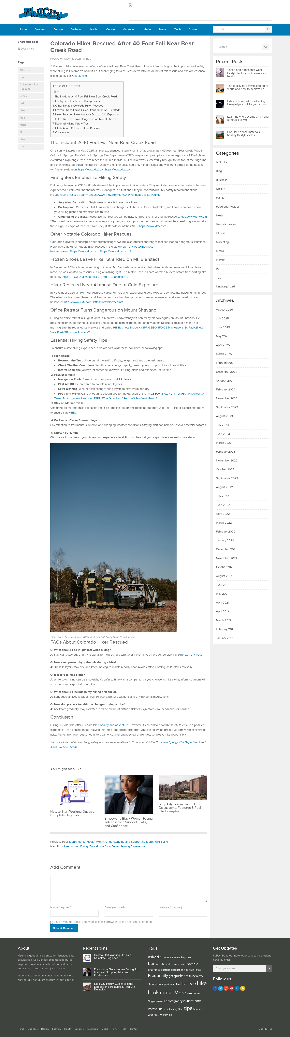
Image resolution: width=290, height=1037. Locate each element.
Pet (218, 268)
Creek (23, 96)
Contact (193, 29)
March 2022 (224, 522)
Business (40, 29)
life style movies (226, 224)
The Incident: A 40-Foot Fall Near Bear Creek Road (86, 96)
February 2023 (225, 451)
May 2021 (222, 593)
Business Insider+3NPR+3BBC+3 (138, 327)
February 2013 (225, 629)
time (180, 1009)
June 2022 (223, 505)
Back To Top (265, 1029)
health (188, 976)
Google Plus (27, 48)
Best (167, 964)
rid (161, 1009)
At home (164, 957)
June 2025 (223, 327)
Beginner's (187, 957)
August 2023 (224, 416)
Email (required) (115, 907)
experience (177, 969)
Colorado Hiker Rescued (29, 87)
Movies (220, 260)
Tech (177, 29)
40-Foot (24, 70)
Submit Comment (64, 928)
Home (23, 29)
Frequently (158, 975)
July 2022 (222, 496)
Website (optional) (170, 907)
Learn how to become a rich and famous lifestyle (248, 118)
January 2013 (224, 638)
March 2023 (224, 443)
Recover (153, 1009)
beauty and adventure (113, 725)
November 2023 (226, 398)
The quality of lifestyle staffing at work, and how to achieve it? (247, 87)
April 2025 (223, 345)
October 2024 (225, 380)
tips (188, 1008)
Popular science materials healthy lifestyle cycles (243, 133)
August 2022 (224, 487)
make (23, 124)
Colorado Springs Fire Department (177, 742)
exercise (165, 969)
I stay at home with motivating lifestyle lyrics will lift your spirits (247, 103)
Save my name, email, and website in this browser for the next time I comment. (103, 922)
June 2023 (223, 434)
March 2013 (223, 620)
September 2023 (227, 407)
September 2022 (227, 478)
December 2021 (226, 549)
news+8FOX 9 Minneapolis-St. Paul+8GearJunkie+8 (95, 277)
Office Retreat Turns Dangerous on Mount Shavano (86, 119)
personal (160, 1001)
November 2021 (226, 558)
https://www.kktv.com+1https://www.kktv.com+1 (93, 302)
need (190, 993)
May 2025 (222, 336)
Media (147, 29)
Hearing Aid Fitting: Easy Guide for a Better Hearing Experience (104, 846)
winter (156, 1015)
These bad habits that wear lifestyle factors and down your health (246, 73)
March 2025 (224, 354)
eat (183, 964)
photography (174, 1001)
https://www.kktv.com (91, 169)
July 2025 (222, 318)
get (171, 976)
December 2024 (226, 371)
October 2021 (225, 567)
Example (191, 964)
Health (93, 29)
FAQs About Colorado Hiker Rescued (78, 128)
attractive (175, 957)
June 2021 (222, 585)
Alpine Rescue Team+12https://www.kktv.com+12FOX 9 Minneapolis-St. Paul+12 (110, 195)
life (178, 984)
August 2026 (224, 309)
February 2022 (225, 531)
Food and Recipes (227, 206)
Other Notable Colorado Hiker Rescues (79, 105)
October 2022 (225, 469)
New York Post (192, 654)
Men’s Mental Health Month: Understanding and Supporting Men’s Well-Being (118, 841)
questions (192, 1000)
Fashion (76, 29)
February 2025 (225, 363)
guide (178, 976)
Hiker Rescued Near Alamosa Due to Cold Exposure (87, 114)
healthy (197, 976)
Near (23, 139)
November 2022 (227, 460)
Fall (22, 103)
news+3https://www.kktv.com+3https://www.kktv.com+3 (96, 251)
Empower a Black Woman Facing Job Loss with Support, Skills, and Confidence (116, 972)
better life (222, 162)
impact (165, 984)
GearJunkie (79, 76)
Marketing (129, 29)
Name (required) (60, 907)
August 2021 (224, 576)
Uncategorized (225, 286)
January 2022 (225, 540)
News (163, 29)
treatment (198, 1009)
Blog (88, 58)
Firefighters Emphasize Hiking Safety (77, 101)
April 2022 (223, 514)
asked (153, 957)
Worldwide (166, 1014)
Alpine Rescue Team (63, 747)
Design (58, 29)
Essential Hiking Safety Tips (72, 123)
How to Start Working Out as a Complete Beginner (112, 957)
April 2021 (222, 602)
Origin (151, 1001)
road (22, 146)
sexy (175, 1009)
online (197, 993)
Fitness (198, 970)
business (175, 964)
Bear (22, 77)
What (150, 1015)
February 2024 (225, 389)
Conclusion (62, 132)
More (23, 132)
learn (172, 984)
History (152, 984)
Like (22, 110)
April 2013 (222, 611)
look (22, 117)
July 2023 (222, 425)
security (167, 1009)
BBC (74, 412)
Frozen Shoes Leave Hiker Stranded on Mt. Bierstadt (87, 110)
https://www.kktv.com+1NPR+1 (84, 398)
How (158, 984)
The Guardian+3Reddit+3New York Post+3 (130, 398)
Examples (154, 970)
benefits (156, 963)
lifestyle (188, 983)
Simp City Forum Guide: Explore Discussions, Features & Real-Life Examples (114, 986)
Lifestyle (110, 29)
